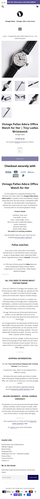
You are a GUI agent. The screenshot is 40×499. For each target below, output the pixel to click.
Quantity (20, 148)
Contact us (5, 460)
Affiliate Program (7, 447)
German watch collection (23, 237)
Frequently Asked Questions (20, 389)
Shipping (17, 142)
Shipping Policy (7, 451)
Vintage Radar (19, 488)
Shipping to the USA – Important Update (15, 454)
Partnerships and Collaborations (13, 445)
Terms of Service (7, 458)
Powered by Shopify (29, 488)
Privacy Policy (6, 456)
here (21, 319)
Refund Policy (6, 449)
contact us (13, 427)
